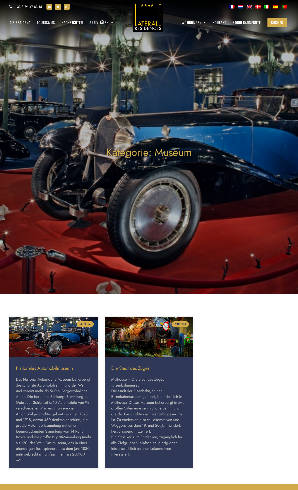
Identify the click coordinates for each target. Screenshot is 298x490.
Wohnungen (191, 22)
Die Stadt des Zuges (130, 368)
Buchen (277, 22)
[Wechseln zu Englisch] (249, 6)
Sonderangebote (247, 22)
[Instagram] (67, 7)
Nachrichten (72, 22)
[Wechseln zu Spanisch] (275, 6)
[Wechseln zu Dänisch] (258, 6)
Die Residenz (19, 22)
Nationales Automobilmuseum (44, 368)
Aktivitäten (99, 22)
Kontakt (219, 22)
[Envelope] (49, 7)
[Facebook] (58, 7)
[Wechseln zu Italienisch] (266, 6)
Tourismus (46, 22)
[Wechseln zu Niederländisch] (240, 6)
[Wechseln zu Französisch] (232, 6)
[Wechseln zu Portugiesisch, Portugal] (284, 6)
